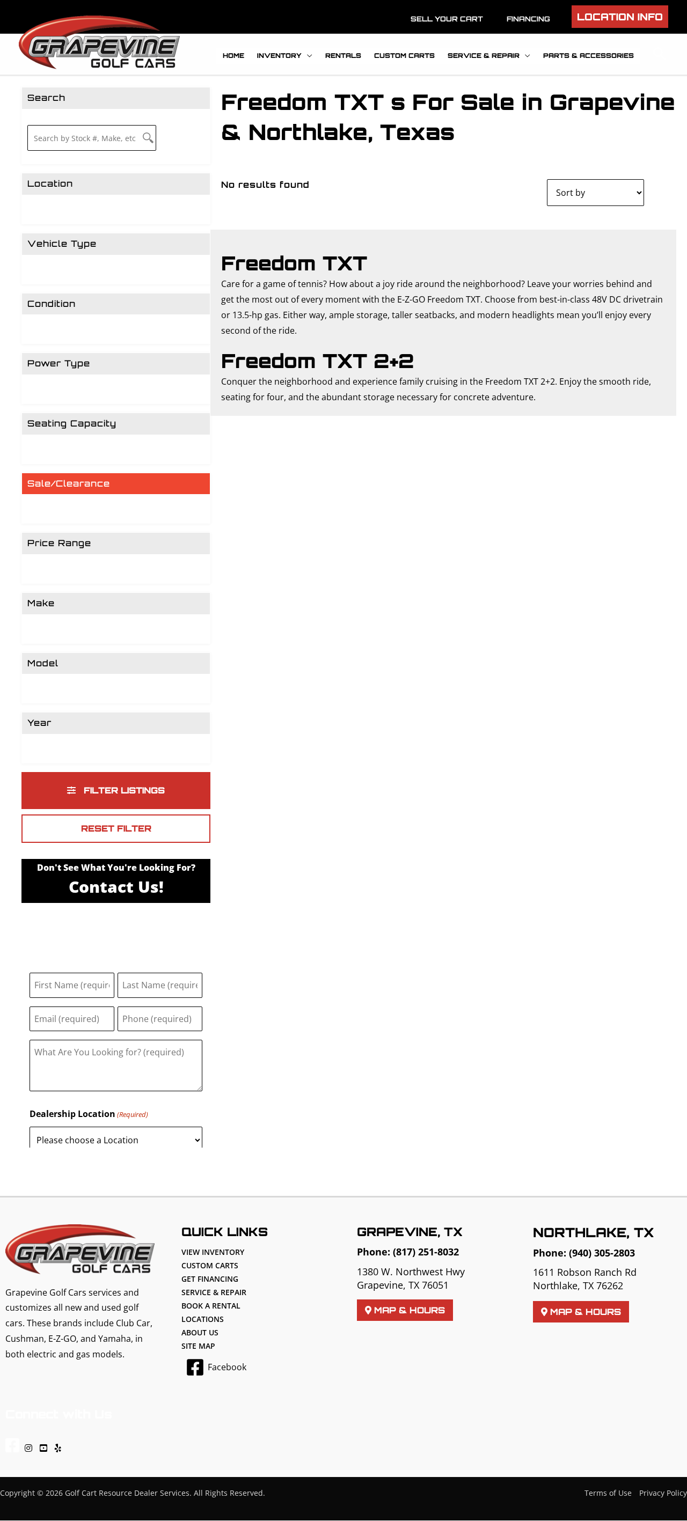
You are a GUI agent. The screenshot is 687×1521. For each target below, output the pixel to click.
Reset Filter (116, 828)
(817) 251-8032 (426, 1251)
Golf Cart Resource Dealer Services (127, 1493)
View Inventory (212, 1252)
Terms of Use (608, 1493)
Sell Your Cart (447, 18)
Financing (528, 18)
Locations (202, 1319)
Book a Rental (210, 1305)
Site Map (198, 1346)
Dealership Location (89, 1114)
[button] (620, 16)
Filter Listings (123, 790)
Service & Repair (213, 1292)
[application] (307, 56)
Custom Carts (209, 1265)
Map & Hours (408, 1310)
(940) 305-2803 (602, 1252)
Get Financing (209, 1279)
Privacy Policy (663, 1493)
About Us (199, 1332)
